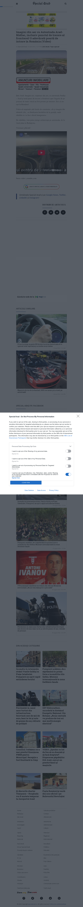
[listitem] (41, 446)
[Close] (79, 417)
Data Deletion (29, 490)
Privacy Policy (53, 490)
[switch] (68, 451)
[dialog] (41, 453)
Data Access (41, 490)
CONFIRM (26, 482)
